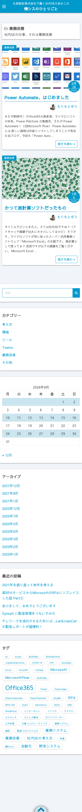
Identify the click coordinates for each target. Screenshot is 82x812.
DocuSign (66, 662)
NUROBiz (42, 678)
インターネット (32, 711)
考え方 (7, 324)
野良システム (50, 745)
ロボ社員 (10, 723)
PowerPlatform (38, 698)
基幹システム (62, 723)
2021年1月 (10, 501)
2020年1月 (10, 554)
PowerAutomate (14, 698)
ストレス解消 (31, 717)
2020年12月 (11, 508)
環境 (5, 332)
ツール (7, 339)
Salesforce (41, 704)
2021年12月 (11, 485)
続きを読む (65, 144)
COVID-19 (37, 662)
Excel (8, 670)
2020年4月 (10, 531)
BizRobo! (33, 656)
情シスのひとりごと (41, 8)
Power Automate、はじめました (37, 97)
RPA (71, 697)
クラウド (68, 711)
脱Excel (9, 746)
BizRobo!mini (53, 656)
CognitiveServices (14, 662)
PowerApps (61, 689)
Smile (57, 704)
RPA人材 (10, 704)
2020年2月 (10, 546)
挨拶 (7, 730)
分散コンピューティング (34, 723)
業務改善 (9, 47)
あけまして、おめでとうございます (29, 605)
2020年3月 (10, 539)
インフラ (52, 711)
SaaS (25, 704)
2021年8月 (10, 493)
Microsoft (58, 669)
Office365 (19, 687)
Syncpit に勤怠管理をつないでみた (28, 613)
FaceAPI (23, 670)
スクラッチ (11, 717)
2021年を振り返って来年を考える (27, 584)
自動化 (26, 745)
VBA (69, 704)
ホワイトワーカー (54, 717)
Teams (7, 347)
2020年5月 (10, 523)
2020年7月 (10, 516)
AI (6, 656)
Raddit (57, 698)
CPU (51, 662)
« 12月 (7, 455)
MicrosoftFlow (17, 677)
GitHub (39, 670)
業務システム (56, 730)
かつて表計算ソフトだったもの (35, 208)
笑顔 (62, 738)
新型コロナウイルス (27, 730)
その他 (7, 362)
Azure (18, 656)
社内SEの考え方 (40, 738)
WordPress (11, 711)
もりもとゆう (67, 106)
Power (44, 689)
